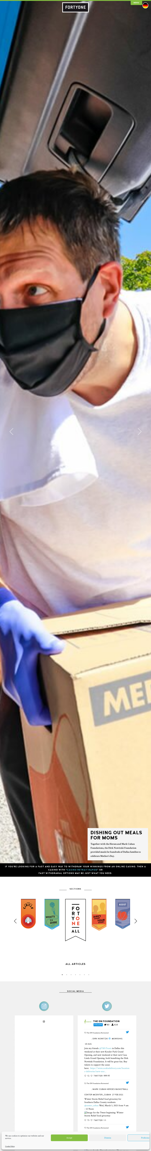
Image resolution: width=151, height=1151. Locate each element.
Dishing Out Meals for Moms (116, 835)
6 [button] (84, 974)
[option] (75, 942)
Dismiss (107, 1137)
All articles (75, 964)
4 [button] (75, 974)
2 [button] (66, 974)
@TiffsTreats (105, 1048)
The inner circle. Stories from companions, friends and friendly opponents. (75, 967)
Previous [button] (15, 921)
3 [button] (71, 974)
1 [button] (62, 974)
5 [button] (79, 974)
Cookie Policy (10, 1146)
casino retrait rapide (82, 870)
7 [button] (88, 974)
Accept (69, 1137)
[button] (11, 431)
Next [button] (135, 921)
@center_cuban (91, 1105)
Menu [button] (136, 3)
